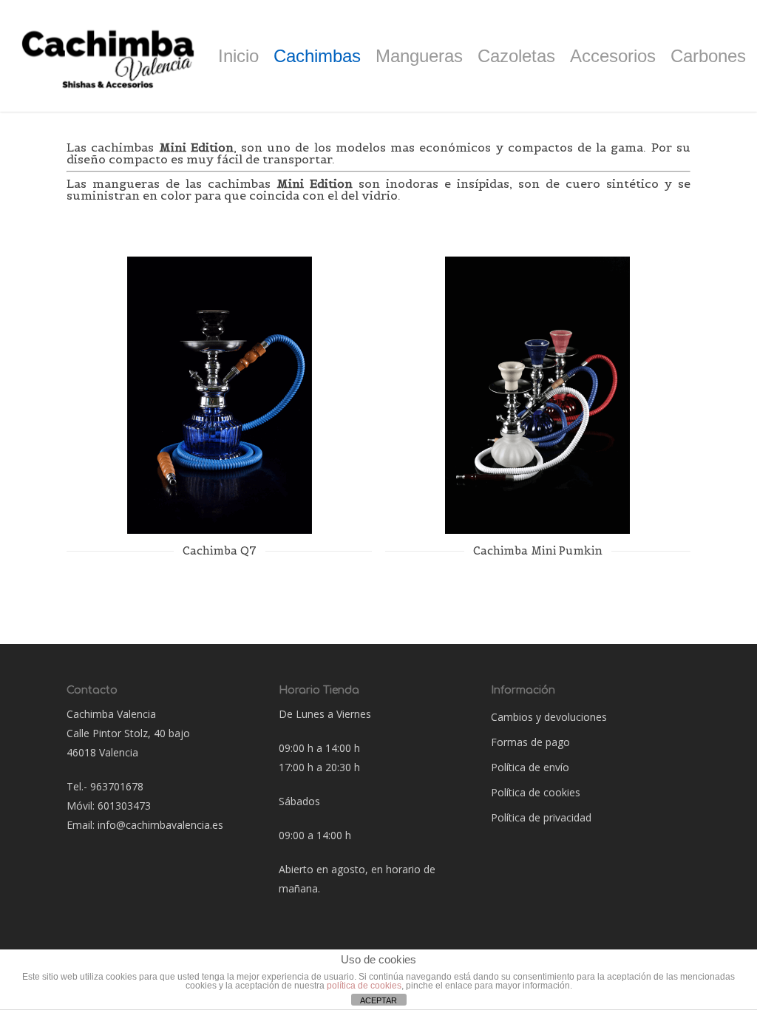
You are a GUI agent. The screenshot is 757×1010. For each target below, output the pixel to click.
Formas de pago (530, 742)
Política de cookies (535, 792)
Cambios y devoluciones (549, 717)
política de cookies (364, 985)
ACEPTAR (378, 1000)
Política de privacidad (541, 817)
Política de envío (530, 767)
